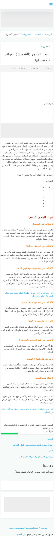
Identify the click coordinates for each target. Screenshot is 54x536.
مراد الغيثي (47, 68)
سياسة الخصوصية (24, 528)
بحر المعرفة (20, 534)
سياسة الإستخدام (39, 528)
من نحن (12, 528)
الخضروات (45, 46)
